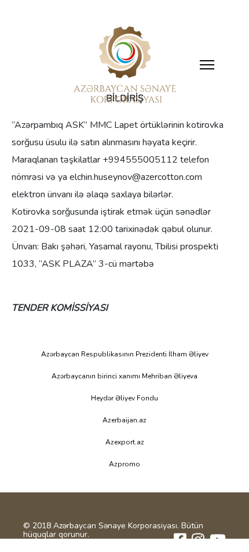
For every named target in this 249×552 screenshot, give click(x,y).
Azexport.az (124, 442)
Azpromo (124, 464)
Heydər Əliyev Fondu (124, 398)
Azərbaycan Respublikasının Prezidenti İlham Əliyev (124, 354)
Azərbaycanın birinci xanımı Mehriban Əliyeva (124, 376)
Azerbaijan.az (124, 420)
